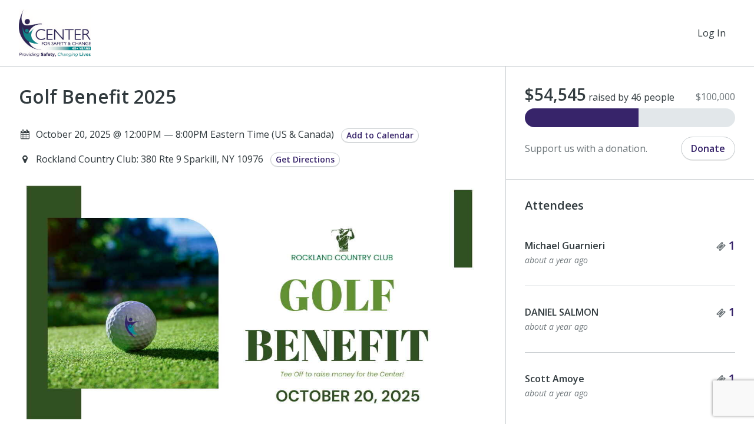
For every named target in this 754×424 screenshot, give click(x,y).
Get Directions (305, 159)
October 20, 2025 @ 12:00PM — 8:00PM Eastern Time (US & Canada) (185, 134)
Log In (711, 32)
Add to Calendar (380, 135)
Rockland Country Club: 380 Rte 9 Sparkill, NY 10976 (151, 159)
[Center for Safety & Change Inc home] (55, 33)
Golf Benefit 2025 (97, 96)
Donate (708, 148)
